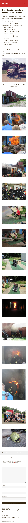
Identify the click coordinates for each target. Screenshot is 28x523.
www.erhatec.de (18, 20)
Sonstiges (22, 452)
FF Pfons (5, 3)
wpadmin (13, 452)
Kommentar (5, 466)
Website (4, 496)
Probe (18, 452)
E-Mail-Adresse (7, 491)
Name (4, 485)
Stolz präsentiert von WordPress (8, 521)
